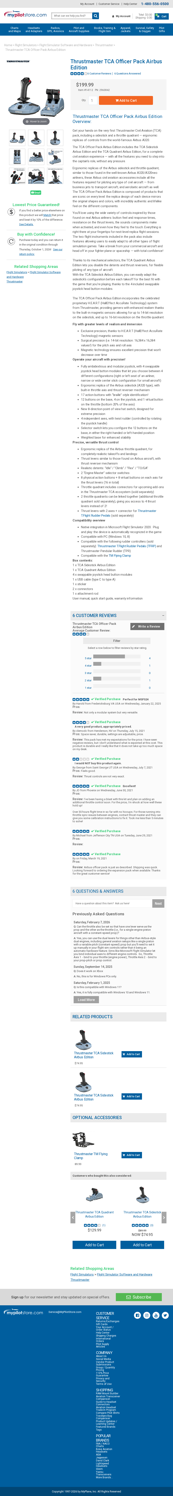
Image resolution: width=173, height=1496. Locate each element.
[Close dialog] (163, 696)
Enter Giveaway (45, 757)
